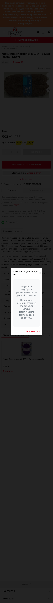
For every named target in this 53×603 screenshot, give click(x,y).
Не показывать (32, 331)
